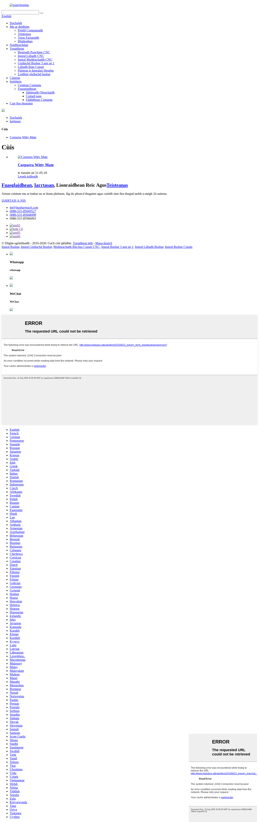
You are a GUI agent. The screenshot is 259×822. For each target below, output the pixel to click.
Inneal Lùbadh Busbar (149, 247)
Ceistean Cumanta (29, 85)
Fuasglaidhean (27, 88)
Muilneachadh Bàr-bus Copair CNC (76, 247)
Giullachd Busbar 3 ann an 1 (36, 63)
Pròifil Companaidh (30, 30)
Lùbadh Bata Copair (31, 67)
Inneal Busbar (10, 247)
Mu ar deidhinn (19, 26)
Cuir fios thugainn (21, 103)
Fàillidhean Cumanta (39, 99)
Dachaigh (16, 23)
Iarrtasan (15, 121)
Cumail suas (33, 96)
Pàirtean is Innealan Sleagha (36, 70)
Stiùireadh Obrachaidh (40, 92)
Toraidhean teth (83, 243)
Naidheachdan (19, 45)
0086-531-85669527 (23, 211)
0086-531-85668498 (23, 215)
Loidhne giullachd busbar (34, 74)
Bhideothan (25, 41)
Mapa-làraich (103, 243)
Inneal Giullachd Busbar (36, 247)
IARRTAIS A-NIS (14, 200)
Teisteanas (24, 34)
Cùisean (15, 78)
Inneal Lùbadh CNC (31, 56)
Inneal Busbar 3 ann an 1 (117, 247)
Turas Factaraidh (28, 37)
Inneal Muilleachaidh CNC (35, 59)
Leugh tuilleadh (28, 176)
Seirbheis (15, 81)
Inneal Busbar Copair (178, 247)
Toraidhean (17, 48)
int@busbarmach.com (24, 207)
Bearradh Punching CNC (34, 52)
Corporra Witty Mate (23, 137)
